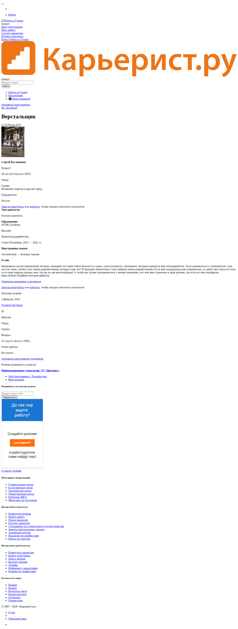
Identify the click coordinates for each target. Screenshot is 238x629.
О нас (11, 612)
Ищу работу (8, 30)
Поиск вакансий (18, 520)
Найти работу (16, 516)
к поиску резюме (11, 470)
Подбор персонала (12, 36)
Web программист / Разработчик (27, 376)
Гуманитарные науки (20, 484)
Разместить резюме (19, 513)
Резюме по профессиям (22, 571)
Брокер (12, 588)
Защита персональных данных (26, 529)
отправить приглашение (15, 104)
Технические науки (19, 490)
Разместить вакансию (21, 552)
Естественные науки (20, 487)
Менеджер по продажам (22, 500)
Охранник (14, 597)
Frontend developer (12, 305)
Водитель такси (17, 591)
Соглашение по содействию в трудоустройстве (36, 526)
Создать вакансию (12, 33)
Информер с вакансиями (23, 568)
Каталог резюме (17, 561)
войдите (35, 206)
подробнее (37, 358)
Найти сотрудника (19, 555)
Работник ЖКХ (17, 497)
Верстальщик (16, 379)
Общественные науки (21, 493)
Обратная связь (17, 618)
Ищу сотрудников (12, 26)
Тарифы (13, 565)
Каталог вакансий (19, 523)
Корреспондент (17, 594)
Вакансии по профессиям (23, 535)
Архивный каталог (19, 532)
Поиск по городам (19, 538)
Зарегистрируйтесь (12, 206)
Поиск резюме (16, 558)
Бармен (12, 584)
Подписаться (10, 397)
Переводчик (15, 600)
